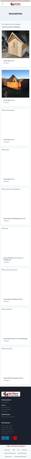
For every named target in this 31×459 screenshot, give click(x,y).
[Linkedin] (7, 438)
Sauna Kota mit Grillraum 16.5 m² (13, 299)
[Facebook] (3, 438)
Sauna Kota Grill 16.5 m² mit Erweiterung (15, 338)
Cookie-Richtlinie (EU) (20, 456)
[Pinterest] (15, 438)
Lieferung (24, 450)
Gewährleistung (22, 453)
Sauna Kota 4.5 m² (9, 100)
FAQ (18, 450)
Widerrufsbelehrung (10, 453)
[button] (28, 4)
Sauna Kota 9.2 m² (9, 179)
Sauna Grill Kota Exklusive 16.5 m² (13, 378)
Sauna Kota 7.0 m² (9, 139)
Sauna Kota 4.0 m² (9, 60)
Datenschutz (8, 456)
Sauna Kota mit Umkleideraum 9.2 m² (14, 218)
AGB (13, 450)
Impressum (7, 450)
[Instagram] (11, 438)
